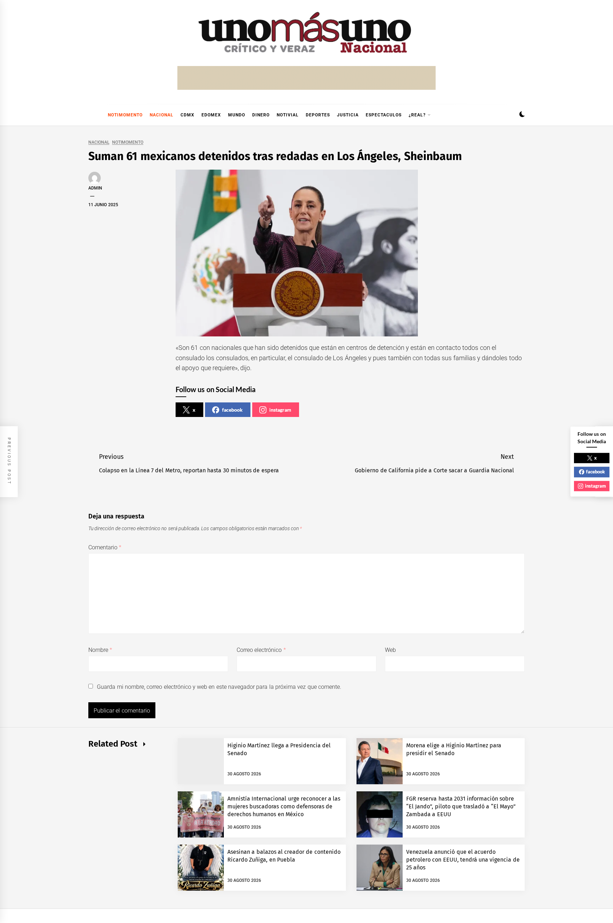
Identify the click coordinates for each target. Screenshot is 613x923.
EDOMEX (211, 114)
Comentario (104, 547)
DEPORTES (318, 114)
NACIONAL (161, 114)
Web (390, 650)
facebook (232, 410)
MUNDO (236, 114)
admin (95, 188)
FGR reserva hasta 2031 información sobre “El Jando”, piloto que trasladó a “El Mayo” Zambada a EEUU (461, 806)
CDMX (187, 114)
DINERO (261, 114)
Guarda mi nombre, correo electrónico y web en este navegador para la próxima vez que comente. (219, 686)
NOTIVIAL (288, 114)
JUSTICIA (348, 114)
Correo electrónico (261, 650)
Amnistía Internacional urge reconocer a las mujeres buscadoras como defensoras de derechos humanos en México (284, 806)
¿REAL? (417, 114)
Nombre (100, 650)
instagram (280, 410)
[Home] (91, 115)
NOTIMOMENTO (125, 114)
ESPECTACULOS (384, 114)
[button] (522, 115)
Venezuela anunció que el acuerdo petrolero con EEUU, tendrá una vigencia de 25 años (463, 859)
